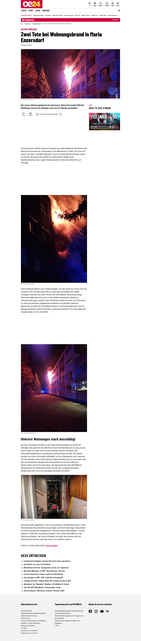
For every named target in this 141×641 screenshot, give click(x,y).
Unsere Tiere (103, 15)
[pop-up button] (113, 127)
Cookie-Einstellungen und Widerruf (33, 621)
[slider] (99, 127)
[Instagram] (96, 611)
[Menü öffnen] (119, 10)
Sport (30, 10)
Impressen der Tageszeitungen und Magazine (67, 622)
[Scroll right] (119, 16)
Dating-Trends (85, 15)
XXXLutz (77, 15)
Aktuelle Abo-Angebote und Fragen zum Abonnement (69, 617)
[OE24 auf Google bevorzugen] (60, 114)
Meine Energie (68, 15)
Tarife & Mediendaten (62, 613)
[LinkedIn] (107, 611)
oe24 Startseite (26, 611)
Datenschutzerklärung (29, 616)
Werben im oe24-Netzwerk (30, 623)
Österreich (28, 20)
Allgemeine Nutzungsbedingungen (33, 613)
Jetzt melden (51, 545)
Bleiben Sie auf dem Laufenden (100, 604)
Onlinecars (94, 15)
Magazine (46, 10)
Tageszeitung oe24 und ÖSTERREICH (68, 604)
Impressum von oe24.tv (29, 633)
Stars (37, 10)
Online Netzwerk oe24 (29, 604)
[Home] (22, 24)
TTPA (56, 625)
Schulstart (48, 15)
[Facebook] (90, 611)
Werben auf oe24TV (28, 625)
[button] (92, 127)
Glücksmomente (38, 15)
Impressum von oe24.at (29, 630)
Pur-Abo (24, 628)
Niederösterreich (36, 24)
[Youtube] (102, 611)
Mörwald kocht (112, 15)
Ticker (23, 10)
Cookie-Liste (25, 618)
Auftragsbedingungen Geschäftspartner (69, 611)
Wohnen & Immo (57, 15)
